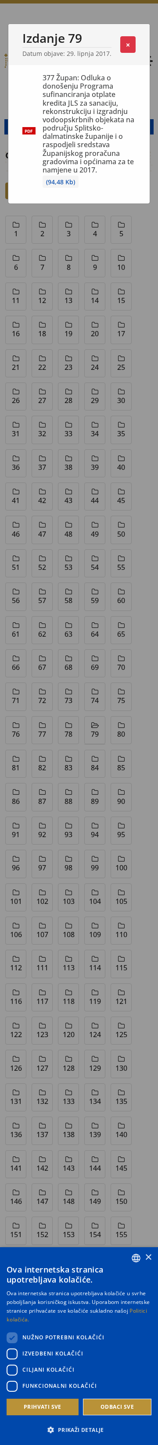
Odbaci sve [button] (117, 1407)
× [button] (148, 1257)
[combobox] (136, 1258)
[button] (79, 1429)
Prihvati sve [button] (42, 1407)
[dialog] (79, 1346)
